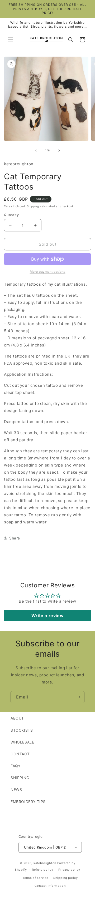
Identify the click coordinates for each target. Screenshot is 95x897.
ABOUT (17, 718)
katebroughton (45, 863)
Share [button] (14, 538)
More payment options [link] (47, 272)
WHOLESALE (22, 742)
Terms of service (35, 878)
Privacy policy (69, 869)
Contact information (50, 886)
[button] (10, 40)
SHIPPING (20, 777)
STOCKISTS (22, 730)
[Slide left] (36, 150)
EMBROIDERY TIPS (28, 801)
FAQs (15, 766)
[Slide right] (59, 150)
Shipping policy (65, 878)
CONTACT (20, 754)
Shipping (33, 206)
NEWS (16, 789)
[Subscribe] (78, 697)
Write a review (47, 615)
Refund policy (42, 869)
